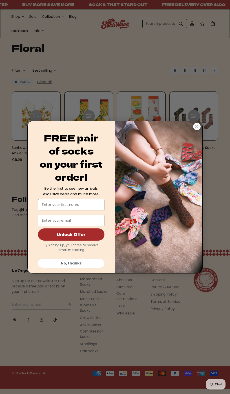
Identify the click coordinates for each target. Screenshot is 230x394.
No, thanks (71, 263)
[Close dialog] (197, 126)
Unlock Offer (71, 234)
